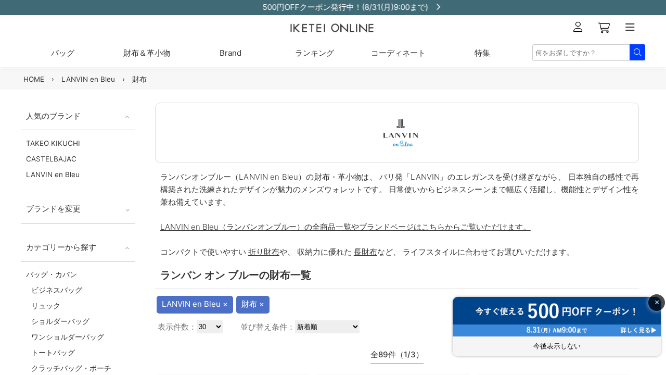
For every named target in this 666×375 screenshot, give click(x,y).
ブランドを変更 (53, 209)
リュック (45, 306)
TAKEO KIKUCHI (53, 143)
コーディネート (398, 53)
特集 (482, 53)
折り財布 (263, 252)
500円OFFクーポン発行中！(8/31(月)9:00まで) (331, 7)
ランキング (314, 53)
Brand (230, 53)
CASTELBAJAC (51, 159)
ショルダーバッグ (60, 321)
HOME (33, 79)
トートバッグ (53, 352)
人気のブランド (53, 116)
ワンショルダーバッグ (67, 337)
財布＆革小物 (146, 53)
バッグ (62, 53)
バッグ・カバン (51, 274)
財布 (139, 79)
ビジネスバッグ (56, 290)
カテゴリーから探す (61, 247)
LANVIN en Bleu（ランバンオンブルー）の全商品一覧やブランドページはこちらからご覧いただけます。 (345, 227)
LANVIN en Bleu (88, 79)
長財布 (365, 252)
